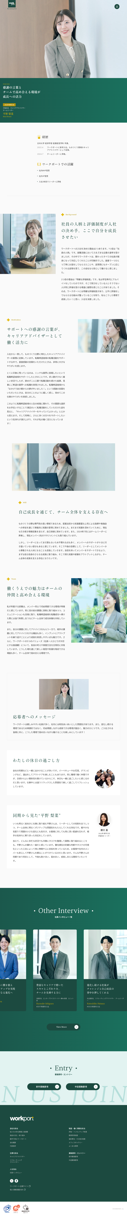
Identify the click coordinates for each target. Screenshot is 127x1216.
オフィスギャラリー (75, 1143)
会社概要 (13, 1143)
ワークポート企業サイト (19, 1186)
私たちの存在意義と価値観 (19, 1132)
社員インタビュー (16, 1173)
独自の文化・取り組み (17, 1135)
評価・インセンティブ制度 (78, 1132)
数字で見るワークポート (18, 1139)
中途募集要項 (73, 1160)
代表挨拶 (13, 1146)
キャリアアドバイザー (17, 1157)
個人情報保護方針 (16, 1190)
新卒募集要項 (73, 1157)
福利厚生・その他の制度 (77, 1139)
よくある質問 (73, 1146)
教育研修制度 (73, 1135)
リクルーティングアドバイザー (16, 1161)
